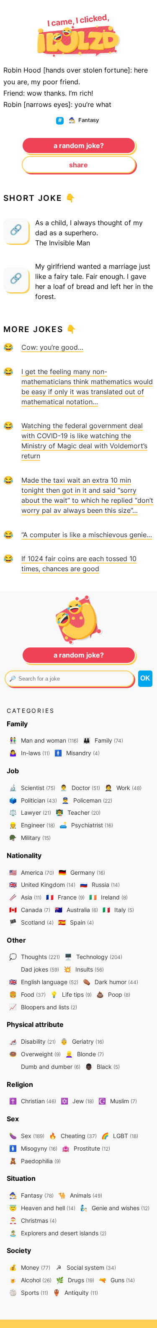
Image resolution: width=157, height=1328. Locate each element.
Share (78, 165)
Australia (76, 909)
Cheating (73, 1135)
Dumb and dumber (49, 1066)
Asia (25, 897)
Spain (76, 922)
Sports (28, 1292)
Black (102, 1066)
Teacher (78, 812)
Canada (29, 909)
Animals (80, 1195)
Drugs (75, 1280)
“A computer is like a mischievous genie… (86, 534)
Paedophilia (35, 1160)
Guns (117, 1280)
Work (123, 787)
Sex (26, 1135)
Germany (82, 872)
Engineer (32, 825)
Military (30, 837)
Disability (32, 1041)
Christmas (33, 1220)
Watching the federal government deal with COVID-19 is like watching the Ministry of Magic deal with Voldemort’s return (84, 440)
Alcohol (30, 1280)
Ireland (108, 897)
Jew (77, 1101)
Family (103, 740)
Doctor (80, 787)
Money (29, 1267)
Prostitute (86, 1148)
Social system (86, 1267)
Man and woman (43, 740)
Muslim (117, 1101)
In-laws (29, 752)
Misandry (77, 752)
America (31, 872)
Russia (100, 884)
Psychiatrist (86, 825)
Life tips (71, 994)
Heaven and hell (42, 1207)
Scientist (32, 787)
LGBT (119, 1135)
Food (27, 994)
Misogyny (33, 1148)
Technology (93, 956)
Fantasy (84, 120)
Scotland (31, 922)
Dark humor (110, 981)
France (65, 897)
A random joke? (79, 145)
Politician (33, 800)
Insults (84, 969)
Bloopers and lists (43, 1007)
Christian (32, 1101)
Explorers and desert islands (57, 1233)
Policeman (87, 800)
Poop (113, 994)
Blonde (84, 1054)
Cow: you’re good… (52, 347)
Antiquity (75, 1292)
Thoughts (34, 956)
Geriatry (82, 1041)
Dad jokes (39, 969)
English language (43, 981)
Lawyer (30, 812)
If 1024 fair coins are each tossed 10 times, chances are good (78, 563)
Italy (118, 909)
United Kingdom (42, 884)
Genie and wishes (114, 1207)
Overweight (35, 1054)
